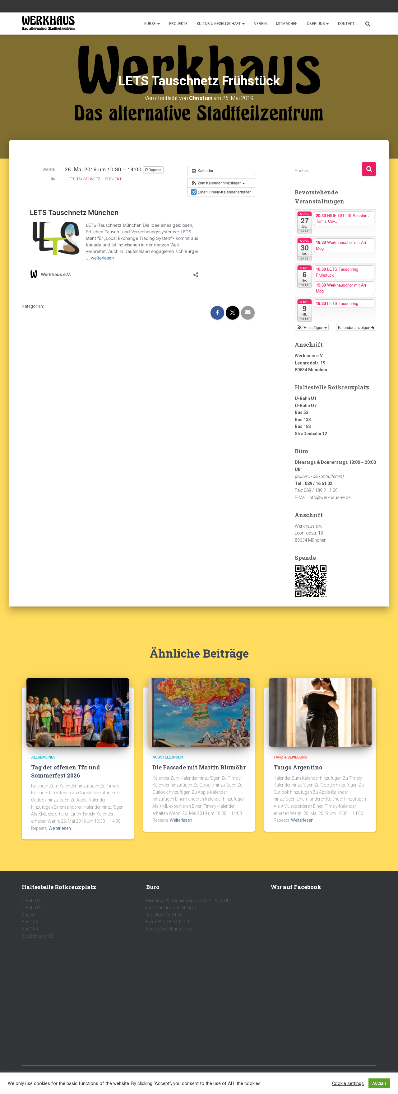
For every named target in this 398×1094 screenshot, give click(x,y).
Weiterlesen (60, 828)
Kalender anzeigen (354, 327)
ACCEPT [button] (379, 1083)
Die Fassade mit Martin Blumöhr (199, 767)
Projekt (113, 178)
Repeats (155, 169)
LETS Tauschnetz (83, 178)
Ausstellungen (167, 757)
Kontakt (346, 23)
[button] (158, 23)
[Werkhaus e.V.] (48, 23)
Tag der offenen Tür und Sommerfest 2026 (65, 771)
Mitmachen (287, 23)
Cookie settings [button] (348, 1083)
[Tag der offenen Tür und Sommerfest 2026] (77, 712)
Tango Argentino (298, 767)
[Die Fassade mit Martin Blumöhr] (199, 712)
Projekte (178, 23)
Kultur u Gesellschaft (219, 23)
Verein (260, 23)
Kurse (150, 23)
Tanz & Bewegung (290, 757)
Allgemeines (43, 757)
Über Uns (316, 23)
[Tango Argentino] (320, 712)
